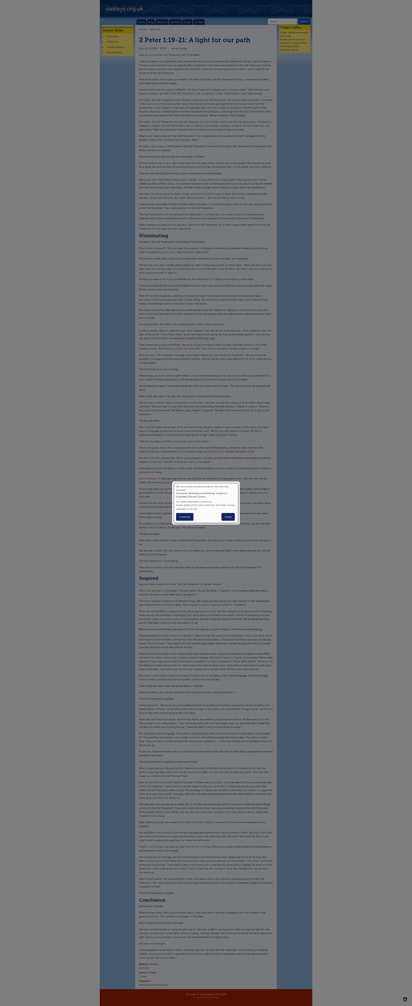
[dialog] (206, 503)
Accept (228, 517)
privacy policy (183, 505)
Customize (184, 517)
